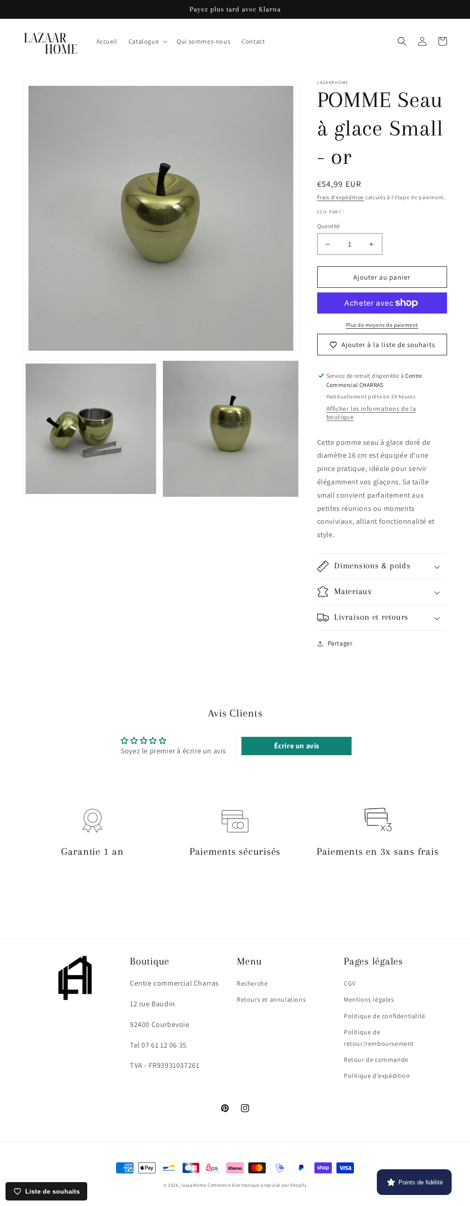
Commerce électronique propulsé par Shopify (257, 1185)
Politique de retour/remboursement (379, 1038)
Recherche (252, 983)
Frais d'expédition (340, 197)
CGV (350, 983)
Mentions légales (369, 999)
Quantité (328, 226)
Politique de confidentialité (384, 1016)
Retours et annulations (271, 999)
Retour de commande (376, 1059)
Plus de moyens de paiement (382, 324)
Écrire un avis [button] (296, 746)
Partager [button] (340, 643)
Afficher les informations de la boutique (371, 412)
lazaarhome (193, 1185)
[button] (147, 41)
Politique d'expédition (377, 1075)
